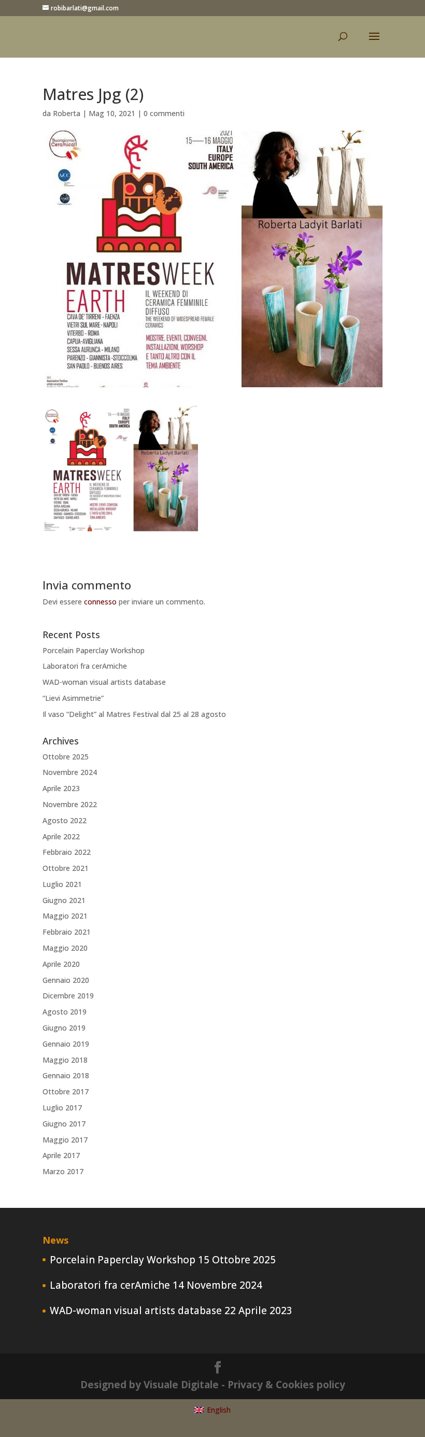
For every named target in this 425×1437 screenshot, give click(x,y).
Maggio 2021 (65, 916)
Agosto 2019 (64, 1012)
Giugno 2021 (64, 900)
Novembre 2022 (69, 804)
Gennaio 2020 (65, 980)
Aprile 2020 (61, 964)
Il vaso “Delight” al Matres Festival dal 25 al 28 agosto (134, 714)
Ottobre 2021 (65, 868)
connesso (100, 602)
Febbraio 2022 (66, 852)
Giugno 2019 (64, 1028)
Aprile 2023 (61, 788)
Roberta (66, 113)
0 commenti (164, 113)
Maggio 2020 (65, 948)
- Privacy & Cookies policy (283, 1384)
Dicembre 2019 (68, 996)
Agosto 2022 (64, 820)
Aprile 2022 (61, 836)
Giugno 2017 (64, 1124)
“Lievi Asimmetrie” (73, 698)
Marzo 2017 (62, 1171)
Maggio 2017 (65, 1140)
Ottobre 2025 (65, 757)
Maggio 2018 (65, 1060)
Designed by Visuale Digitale (149, 1384)
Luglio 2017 (62, 1107)
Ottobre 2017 (65, 1091)
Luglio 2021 (62, 884)
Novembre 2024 (69, 772)
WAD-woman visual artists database (104, 682)
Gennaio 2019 (65, 1044)
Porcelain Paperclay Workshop (93, 650)
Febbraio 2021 (66, 932)
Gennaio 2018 (65, 1075)
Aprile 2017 (61, 1155)
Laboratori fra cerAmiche (84, 666)
